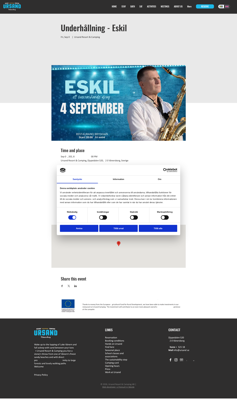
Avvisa (79, 228)
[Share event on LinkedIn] (75, 286)
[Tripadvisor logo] (181, 360)
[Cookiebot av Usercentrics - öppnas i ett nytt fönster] (165, 170)
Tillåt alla (158, 228)
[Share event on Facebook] (62, 286)
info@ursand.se (181, 350)
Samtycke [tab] (77, 179)
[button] (141, 6)
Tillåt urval (119, 228)
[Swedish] (221, 6)
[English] (227, 6)
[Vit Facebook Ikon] (170, 360)
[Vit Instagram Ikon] (176, 360)
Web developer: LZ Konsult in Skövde (118, 387)
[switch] (103, 217)
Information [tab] (118, 179)
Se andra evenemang (80, 52)
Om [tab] (159, 179)
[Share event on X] (68, 286)
